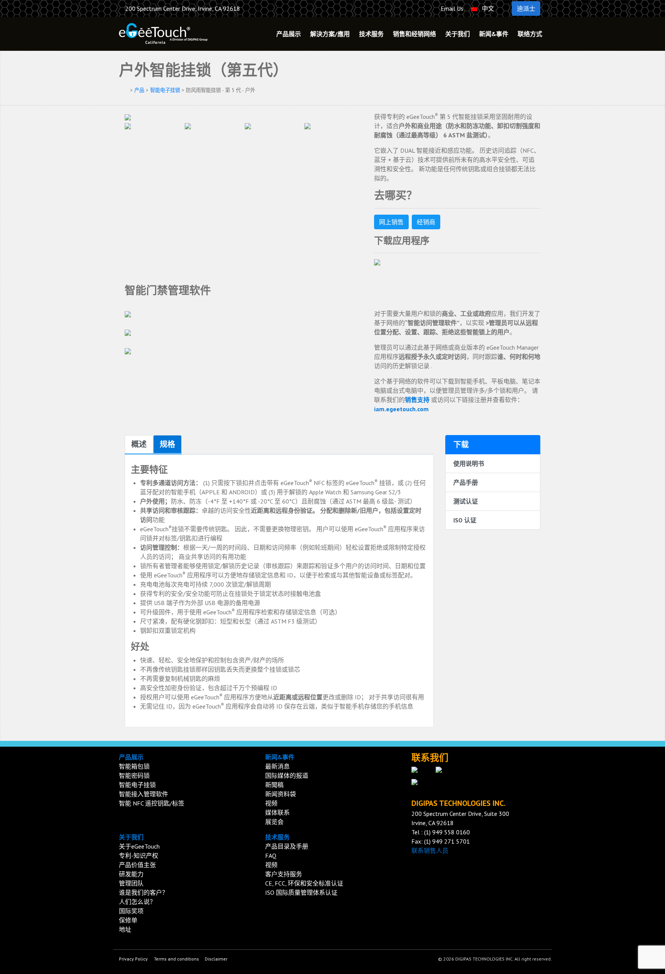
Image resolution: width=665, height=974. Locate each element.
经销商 (426, 222)
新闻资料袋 (280, 794)
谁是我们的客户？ (143, 892)
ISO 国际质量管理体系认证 (301, 892)
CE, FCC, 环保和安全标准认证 (304, 883)
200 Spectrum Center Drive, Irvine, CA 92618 (182, 8)
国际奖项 (131, 911)
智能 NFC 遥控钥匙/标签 (151, 803)
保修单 (128, 920)
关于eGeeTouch (139, 846)
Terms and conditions (176, 959)
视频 (271, 803)
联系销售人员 (429, 850)
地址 (125, 929)
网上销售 (391, 222)
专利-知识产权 (138, 855)
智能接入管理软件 (143, 794)
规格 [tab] (167, 444)
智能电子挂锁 (165, 90)
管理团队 (131, 883)
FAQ (270, 855)
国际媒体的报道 (286, 775)
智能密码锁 (134, 775)
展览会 (274, 822)
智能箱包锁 (134, 766)
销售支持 (417, 400)
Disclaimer (216, 959)
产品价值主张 (137, 865)
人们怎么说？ (137, 902)
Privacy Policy (133, 959)
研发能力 (131, 874)
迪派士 (526, 8)
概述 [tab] (139, 444)
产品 (139, 90)
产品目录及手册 (286, 846)
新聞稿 (274, 785)
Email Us (451, 8)
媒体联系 (277, 812)
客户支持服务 (283, 874)
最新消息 (277, 766)
